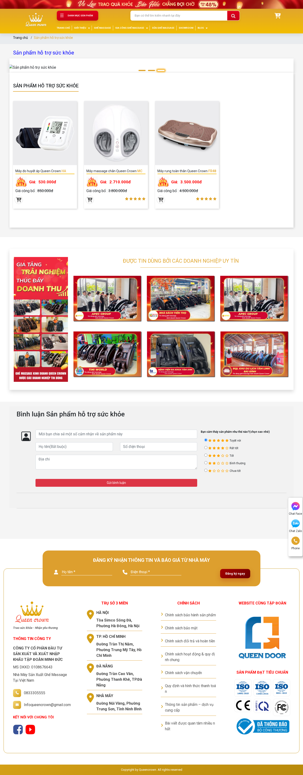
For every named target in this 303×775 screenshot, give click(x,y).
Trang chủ (20, 38)
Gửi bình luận (116, 483)
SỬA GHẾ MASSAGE (163, 28)
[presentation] (18, 72)
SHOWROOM (186, 28)
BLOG (201, 28)
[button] (142, 70)
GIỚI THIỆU (80, 28)
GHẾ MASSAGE (102, 28)
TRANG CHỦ (63, 28)
